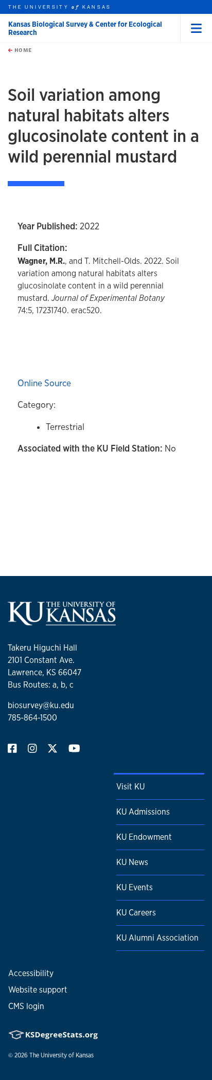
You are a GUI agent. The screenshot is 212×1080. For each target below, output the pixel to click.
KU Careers (136, 912)
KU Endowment (144, 837)
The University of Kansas (61, 1055)
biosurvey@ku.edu (41, 705)
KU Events (134, 887)
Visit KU (130, 786)
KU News (132, 862)
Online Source (44, 383)
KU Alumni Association (157, 937)
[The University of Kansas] (62, 621)
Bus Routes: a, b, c (41, 684)
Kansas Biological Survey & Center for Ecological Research (85, 28)
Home (22, 49)
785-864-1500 (32, 717)
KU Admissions (143, 811)
